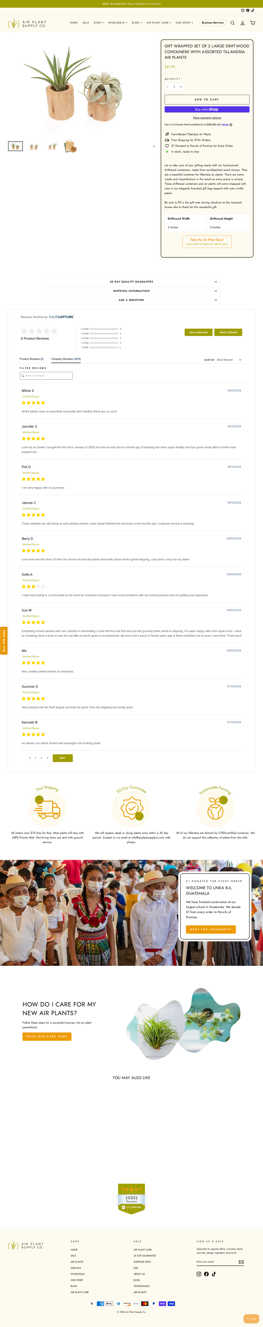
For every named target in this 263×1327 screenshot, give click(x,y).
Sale (86, 22)
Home (74, 22)
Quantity (173, 79)
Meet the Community (211, 929)
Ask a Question (198, 332)
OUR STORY (77, 1280)
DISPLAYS (76, 1268)
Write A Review (228, 332)
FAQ (136, 1268)
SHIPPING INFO (142, 1262)
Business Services (213, 22)
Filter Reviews (33, 368)
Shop (98, 22)
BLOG (74, 1286)
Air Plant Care (158, 22)
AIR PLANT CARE (80, 1292)
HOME (74, 1249)
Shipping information (131, 291)
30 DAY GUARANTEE (145, 1255)
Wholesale (117, 22)
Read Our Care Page (47, 1036)
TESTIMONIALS (142, 1286)
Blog (136, 22)
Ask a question (131, 300)
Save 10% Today (4, 641)
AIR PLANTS (77, 1262)
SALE (73, 1255)
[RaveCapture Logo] (60, 317)
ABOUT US (139, 1274)
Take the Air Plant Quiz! (207, 242)
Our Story (184, 22)
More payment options (207, 118)
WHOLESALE (78, 1274)
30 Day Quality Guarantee (131, 282)
